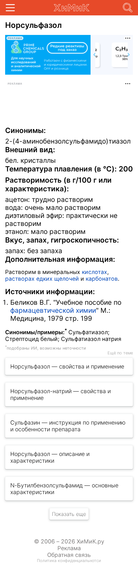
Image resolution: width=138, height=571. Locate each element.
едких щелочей (57, 278)
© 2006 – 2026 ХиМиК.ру (69, 541)
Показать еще (69, 514)
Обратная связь (69, 554)
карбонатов (102, 278)
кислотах (94, 272)
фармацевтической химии (53, 310)
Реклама (69, 548)
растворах (20, 278)
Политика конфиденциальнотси (69, 560)
